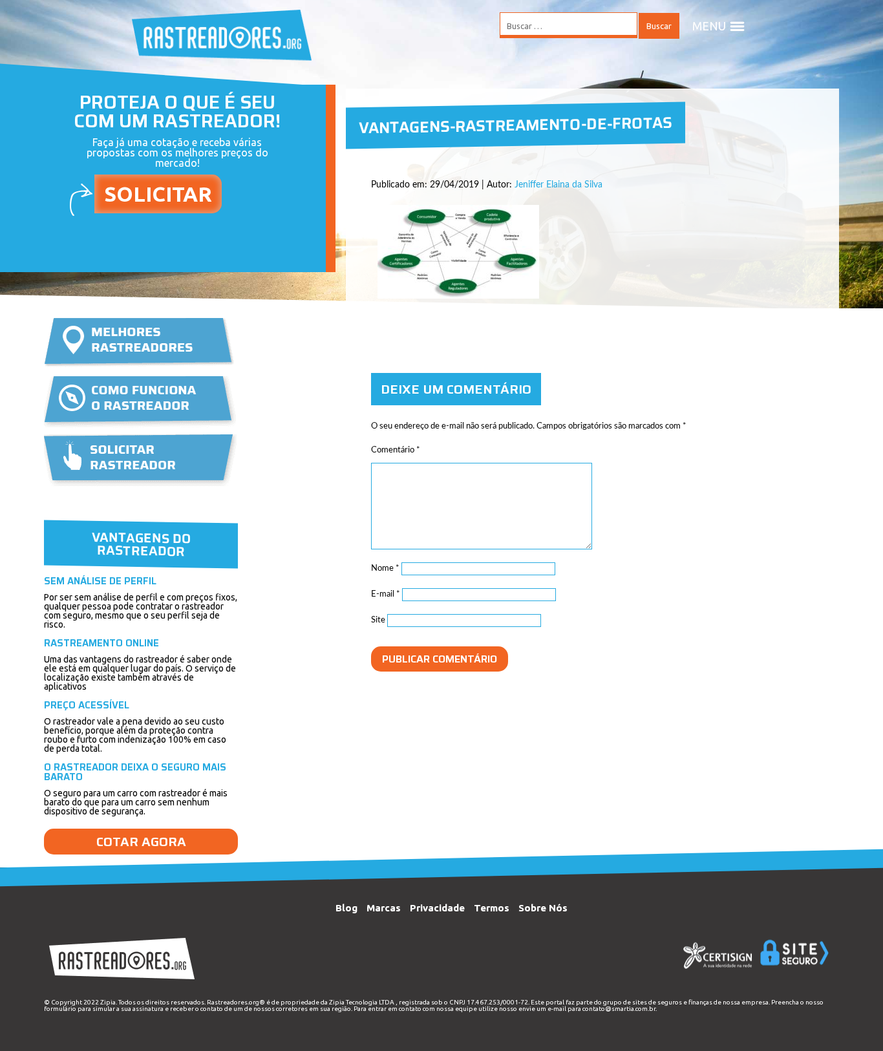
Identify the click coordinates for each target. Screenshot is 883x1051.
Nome (385, 568)
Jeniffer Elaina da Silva (558, 184)
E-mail (385, 594)
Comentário (395, 450)
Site (378, 620)
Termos (491, 907)
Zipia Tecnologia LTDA (361, 1002)
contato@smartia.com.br (618, 1008)
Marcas (384, 907)
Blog (346, 907)
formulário (60, 1008)
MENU (709, 25)
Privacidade (437, 907)
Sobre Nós (543, 907)
